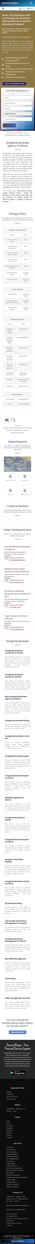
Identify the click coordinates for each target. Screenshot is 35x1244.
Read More (7, 556)
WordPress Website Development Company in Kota (17, 594)
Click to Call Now (17, 1241)
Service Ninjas (10, 3)
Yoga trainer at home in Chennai (16, 617)
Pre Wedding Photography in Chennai (17, 548)
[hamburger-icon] (31, 3)
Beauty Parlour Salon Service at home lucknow (16, 570)
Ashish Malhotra (16, 558)
